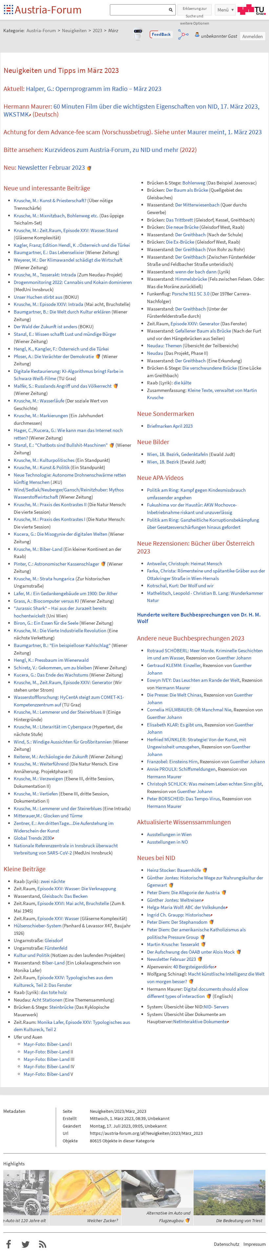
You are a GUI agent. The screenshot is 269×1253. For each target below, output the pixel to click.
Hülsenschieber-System (37, 925)
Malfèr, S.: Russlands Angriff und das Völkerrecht (63, 386)
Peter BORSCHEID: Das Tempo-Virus (183, 798)
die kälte (182, 382)
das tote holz (54, 992)
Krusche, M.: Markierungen (41, 415)
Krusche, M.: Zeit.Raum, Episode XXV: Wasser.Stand (66, 230)
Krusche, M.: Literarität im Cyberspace (52, 727)
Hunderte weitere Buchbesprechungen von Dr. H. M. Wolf (199, 618)
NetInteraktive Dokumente (200, 1021)
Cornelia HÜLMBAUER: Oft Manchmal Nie (189, 709)
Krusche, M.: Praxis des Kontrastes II (50, 504)
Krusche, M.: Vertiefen (36, 793)
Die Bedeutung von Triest (239, 1220)
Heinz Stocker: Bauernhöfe (174, 870)
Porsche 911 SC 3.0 (190, 294)
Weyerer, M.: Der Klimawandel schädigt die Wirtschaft (68, 260)
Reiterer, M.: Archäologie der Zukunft (51, 756)
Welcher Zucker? (102, 1220)
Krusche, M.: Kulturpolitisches (44, 460)
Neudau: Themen (164, 345)
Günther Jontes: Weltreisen (174, 900)
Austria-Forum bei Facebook (8, 1244)
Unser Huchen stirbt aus (38, 297)
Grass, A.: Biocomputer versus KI (46, 601)
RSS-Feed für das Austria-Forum (42, 1244)
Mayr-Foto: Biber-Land (47, 1044)
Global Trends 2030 (33, 838)
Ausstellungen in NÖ (167, 842)
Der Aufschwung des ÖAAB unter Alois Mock (191, 952)
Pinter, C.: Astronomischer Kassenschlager (56, 564)
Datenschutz (226, 1244)
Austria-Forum (48, 9)
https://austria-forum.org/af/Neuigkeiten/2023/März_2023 (146, 1133)
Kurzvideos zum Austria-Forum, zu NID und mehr (111, 149)
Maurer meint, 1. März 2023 (224, 132)
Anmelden (252, 36)
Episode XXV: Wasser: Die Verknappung (76, 888)
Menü (223, 10)
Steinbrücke (61, 1007)
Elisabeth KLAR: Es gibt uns (174, 725)
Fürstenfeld (56, 948)
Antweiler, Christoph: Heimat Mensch (184, 563)
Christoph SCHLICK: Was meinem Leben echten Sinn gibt (204, 784)
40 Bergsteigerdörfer (193, 966)
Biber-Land (53, 963)
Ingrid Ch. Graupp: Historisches (178, 915)
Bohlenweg (193, 183)
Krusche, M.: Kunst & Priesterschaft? (50, 200)
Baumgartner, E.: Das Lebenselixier (49, 252)
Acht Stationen (47, 1000)
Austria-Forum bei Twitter (25, 1244)
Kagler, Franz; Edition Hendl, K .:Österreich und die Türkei (72, 245)
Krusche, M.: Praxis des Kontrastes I (49, 519)
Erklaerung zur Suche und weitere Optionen (194, 10)
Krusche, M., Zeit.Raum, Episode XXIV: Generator (63, 682)
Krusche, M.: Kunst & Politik (42, 467)
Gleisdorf (54, 940)
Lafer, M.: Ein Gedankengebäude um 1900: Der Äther (65, 593)
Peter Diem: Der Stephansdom (177, 922)
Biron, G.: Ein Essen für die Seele (46, 623)
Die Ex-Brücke (180, 242)
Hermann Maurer (172, 687)
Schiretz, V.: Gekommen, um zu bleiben (53, 667)
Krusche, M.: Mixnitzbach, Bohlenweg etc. (56, 215)
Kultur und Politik (32, 955)
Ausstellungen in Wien (169, 834)
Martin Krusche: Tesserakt (173, 944)
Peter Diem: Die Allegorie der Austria (183, 892)
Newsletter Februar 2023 (51, 167)
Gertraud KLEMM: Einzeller (173, 665)
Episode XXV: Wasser (58, 918)
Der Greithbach (190, 234)
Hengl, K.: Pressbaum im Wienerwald (51, 660)
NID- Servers (216, 1007)
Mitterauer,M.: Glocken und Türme (48, 815)
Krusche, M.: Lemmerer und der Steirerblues (58, 712)
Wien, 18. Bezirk (163, 462)
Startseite (9, 10)
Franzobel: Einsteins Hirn (172, 761)
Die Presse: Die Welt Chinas (174, 695)
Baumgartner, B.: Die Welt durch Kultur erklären (62, 312)
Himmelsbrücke (191, 279)
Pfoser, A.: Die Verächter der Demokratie (54, 356)
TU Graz (252, 9)
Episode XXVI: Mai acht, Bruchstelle (73, 903)
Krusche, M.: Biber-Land (38, 549)
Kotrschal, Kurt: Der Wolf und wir (180, 585)
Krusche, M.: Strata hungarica (44, 578)
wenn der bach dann (196, 272)
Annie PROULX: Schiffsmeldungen (181, 769)
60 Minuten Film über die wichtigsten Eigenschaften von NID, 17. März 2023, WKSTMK (131, 110)
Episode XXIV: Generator (195, 323)
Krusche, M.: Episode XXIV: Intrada (48, 304)
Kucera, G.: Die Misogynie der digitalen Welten (60, 534)
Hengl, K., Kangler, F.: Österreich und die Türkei (61, 349)
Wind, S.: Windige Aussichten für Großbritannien (63, 742)
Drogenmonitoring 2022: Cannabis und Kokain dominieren (73, 282)
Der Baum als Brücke (187, 190)
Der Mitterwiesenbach (197, 205)
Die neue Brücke (182, 227)
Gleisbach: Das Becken (65, 896)
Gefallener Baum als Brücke (203, 331)
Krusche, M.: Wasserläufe (39, 401)
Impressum (254, 1244)
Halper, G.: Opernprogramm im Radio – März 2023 (93, 88)
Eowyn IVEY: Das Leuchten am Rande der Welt (193, 680)
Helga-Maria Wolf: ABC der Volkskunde (186, 907)
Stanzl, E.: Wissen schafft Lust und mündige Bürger (65, 334)
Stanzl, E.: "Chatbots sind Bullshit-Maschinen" (61, 445)
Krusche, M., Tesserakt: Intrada (45, 274)
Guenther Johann (233, 658)
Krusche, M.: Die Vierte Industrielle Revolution (60, 630)
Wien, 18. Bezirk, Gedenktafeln (177, 454)
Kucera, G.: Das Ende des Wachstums (51, 675)
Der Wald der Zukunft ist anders (45, 326)
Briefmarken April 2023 (170, 426)
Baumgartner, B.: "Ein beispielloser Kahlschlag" (62, 645)
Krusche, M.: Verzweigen (38, 778)
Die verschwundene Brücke (209, 368)
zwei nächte (53, 881)
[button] (161, 34)
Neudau (155, 353)
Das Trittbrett (179, 220)
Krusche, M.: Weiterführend (41, 764)
